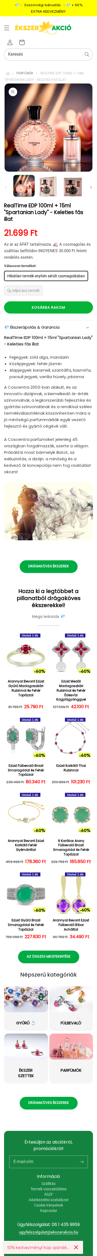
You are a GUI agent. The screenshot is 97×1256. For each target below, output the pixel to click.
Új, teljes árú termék (23, 290)
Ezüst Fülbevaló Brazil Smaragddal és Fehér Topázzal (26, 770)
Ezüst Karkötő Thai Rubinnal (71, 768)
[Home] (8, 73)
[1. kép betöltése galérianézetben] (24, 185)
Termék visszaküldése (48, 1189)
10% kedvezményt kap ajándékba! (38, 1247)
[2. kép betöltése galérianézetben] (48, 185)
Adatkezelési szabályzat (49, 1200)
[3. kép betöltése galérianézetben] (73, 185)
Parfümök (24, 73)
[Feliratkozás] (82, 1162)
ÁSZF (48, 1194)
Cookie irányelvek (48, 1205)
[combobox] (48, 54)
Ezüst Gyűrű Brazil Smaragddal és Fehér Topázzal (26, 925)
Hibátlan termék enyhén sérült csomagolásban (46, 276)
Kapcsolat (48, 1210)
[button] (7, 28)
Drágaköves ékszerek (48, 566)
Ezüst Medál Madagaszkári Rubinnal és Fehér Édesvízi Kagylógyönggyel (71, 690)
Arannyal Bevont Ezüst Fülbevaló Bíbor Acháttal (71, 925)
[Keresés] (87, 54)
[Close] (76, 1247)
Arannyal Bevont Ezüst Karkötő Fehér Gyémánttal (26, 845)
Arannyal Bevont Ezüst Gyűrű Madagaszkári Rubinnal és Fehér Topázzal (26, 688)
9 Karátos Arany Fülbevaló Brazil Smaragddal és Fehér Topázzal (71, 848)
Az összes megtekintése (49, 956)
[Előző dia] (6, 187)
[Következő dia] (91, 187)
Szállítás (48, 1183)
